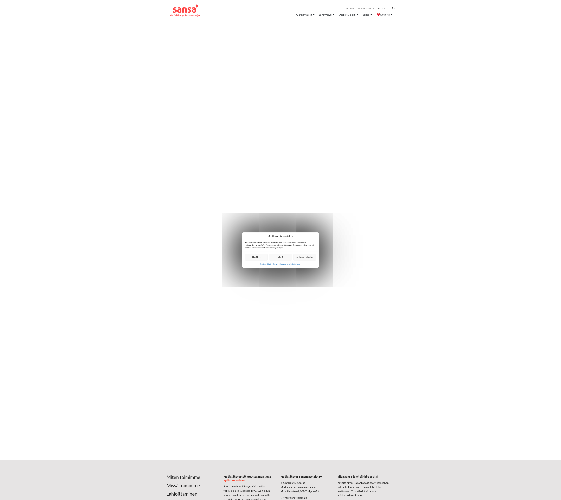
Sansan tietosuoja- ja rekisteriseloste (286, 264)
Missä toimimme (183, 485)
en (385, 8)
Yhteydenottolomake (295, 497)
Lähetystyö (325, 14)
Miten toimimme (183, 477)
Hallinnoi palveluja (305, 257)
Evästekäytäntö (265, 264)
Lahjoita (385, 14)
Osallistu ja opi (347, 14)
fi (379, 8)
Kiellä (280, 257)
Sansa (366, 14)
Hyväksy (256, 257)
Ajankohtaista (304, 14)
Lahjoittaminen (182, 494)
